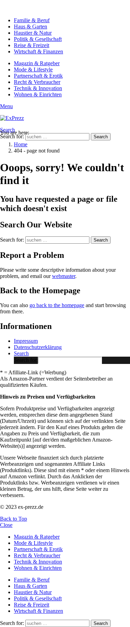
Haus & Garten (30, 26)
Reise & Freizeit (31, 45)
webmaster (63, 276)
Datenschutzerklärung (38, 347)
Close (6, 525)
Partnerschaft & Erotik (38, 76)
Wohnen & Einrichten (38, 94)
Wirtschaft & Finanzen (38, 51)
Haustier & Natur (33, 33)
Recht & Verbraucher (37, 82)
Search (101, 136)
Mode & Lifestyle (33, 69)
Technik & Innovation (38, 88)
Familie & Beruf (32, 20)
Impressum (26, 341)
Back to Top (13, 519)
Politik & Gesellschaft (38, 39)
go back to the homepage (56, 305)
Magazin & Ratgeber (37, 63)
